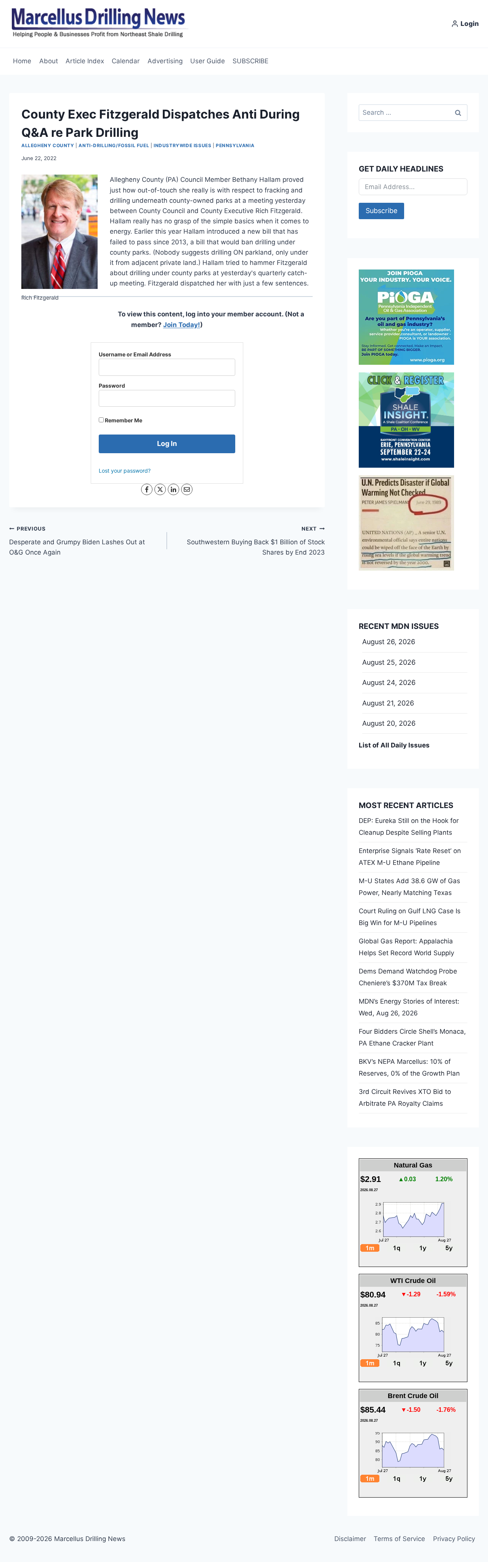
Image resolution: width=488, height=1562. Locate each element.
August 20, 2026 (389, 723)
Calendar (126, 61)
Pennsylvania (235, 145)
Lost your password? (125, 470)
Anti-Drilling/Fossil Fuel (114, 145)
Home (22, 61)
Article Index (85, 61)
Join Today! (181, 325)
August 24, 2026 (389, 682)
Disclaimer (350, 1539)
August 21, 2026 (388, 703)
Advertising (165, 61)
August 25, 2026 (389, 662)
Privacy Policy (454, 1539)
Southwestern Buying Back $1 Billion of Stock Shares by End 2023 (256, 541)
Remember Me (123, 420)
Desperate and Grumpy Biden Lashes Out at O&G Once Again (77, 541)
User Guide (207, 61)
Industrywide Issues (182, 145)
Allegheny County (47, 145)
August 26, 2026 (388, 642)
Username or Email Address (135, 354)
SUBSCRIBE (250, 61)
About (48, 61)
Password (112, 385)
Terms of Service (399, 1539)
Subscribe (381, 211)
